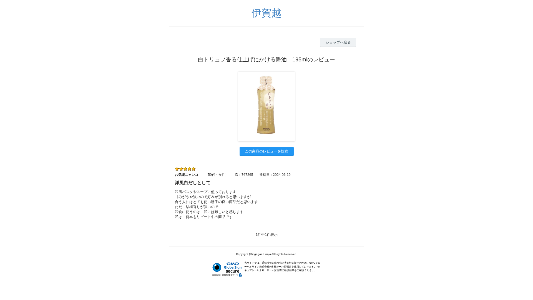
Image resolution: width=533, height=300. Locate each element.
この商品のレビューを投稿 (266, 151)
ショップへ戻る (338, 42)
